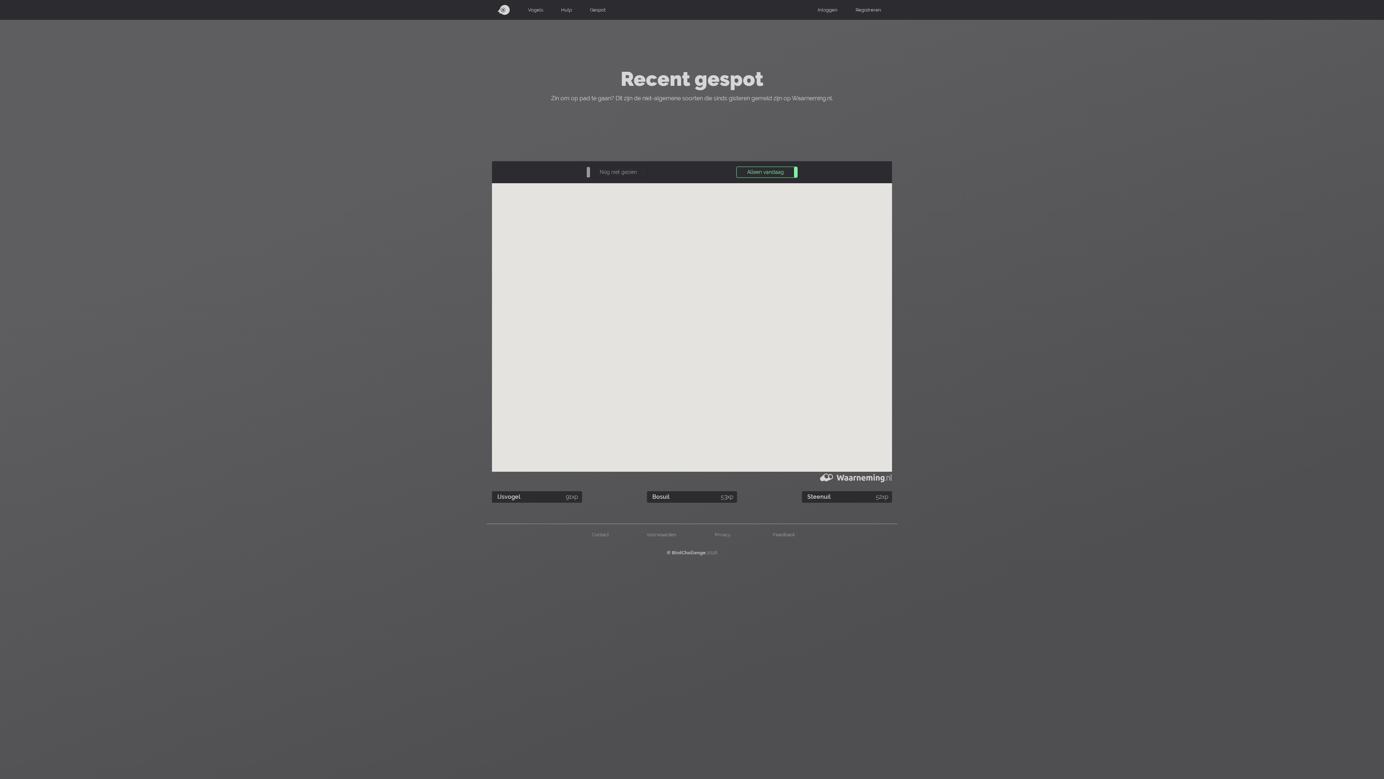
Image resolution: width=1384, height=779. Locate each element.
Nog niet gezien (618, 172)
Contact (600, 534)
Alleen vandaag (765, 172)
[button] (617, 172)
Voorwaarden (662, 534)
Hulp (566, 10)
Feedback (784, 534)
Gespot (598, 10)
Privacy (723, 534)
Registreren (868, 10)
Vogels (535, 10)
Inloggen (828, 10)
